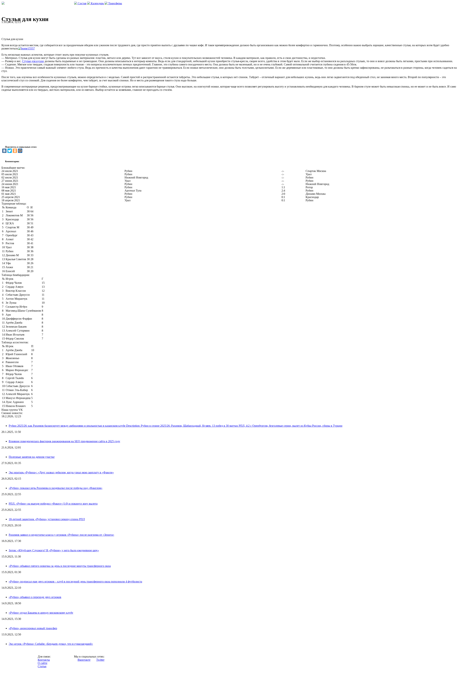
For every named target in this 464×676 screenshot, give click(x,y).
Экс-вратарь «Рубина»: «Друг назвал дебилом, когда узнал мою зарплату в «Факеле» (61, 472)
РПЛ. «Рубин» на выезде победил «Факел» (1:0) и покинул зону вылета (53, 503)
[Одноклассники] (15, 151)
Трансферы (114, 3)
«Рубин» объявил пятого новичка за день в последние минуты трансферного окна (60, 565)
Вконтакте (84, 659)
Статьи (42, 666)
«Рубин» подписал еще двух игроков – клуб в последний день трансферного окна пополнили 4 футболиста (75, 581)
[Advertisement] (43, 29)
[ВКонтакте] (4, 151)
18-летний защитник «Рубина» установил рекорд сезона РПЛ (47, 519)
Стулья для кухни (33, 61)
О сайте (42, 663)
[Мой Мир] (20, 151)
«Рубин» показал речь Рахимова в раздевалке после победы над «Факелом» (55, 488)
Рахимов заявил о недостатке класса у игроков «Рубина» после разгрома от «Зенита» (61, 534)
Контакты (44, 659)
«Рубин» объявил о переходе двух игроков (35, 597)
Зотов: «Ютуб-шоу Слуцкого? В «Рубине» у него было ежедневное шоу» (54, 550)
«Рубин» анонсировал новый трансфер (33, 628)
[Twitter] (9, 151)
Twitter (100, 659)
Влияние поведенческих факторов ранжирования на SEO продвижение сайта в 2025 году (64, 441)
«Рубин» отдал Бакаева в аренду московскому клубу (41, 612)
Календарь (97, 3)
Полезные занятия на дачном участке (32, 456)
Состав (81, 3)
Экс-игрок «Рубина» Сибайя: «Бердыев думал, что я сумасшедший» (51, 643)
